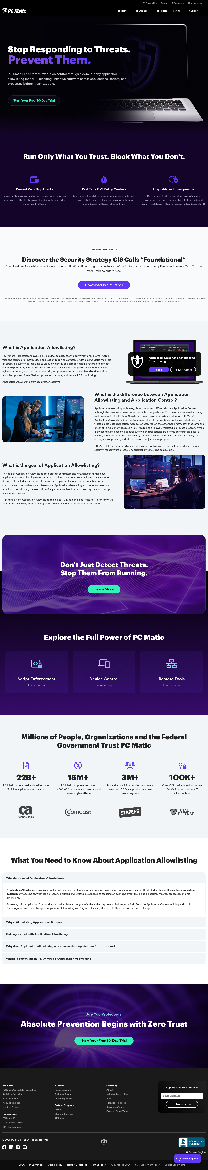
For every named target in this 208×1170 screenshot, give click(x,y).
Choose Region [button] (197, 1152)
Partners (178, 11)
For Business (141, 11)
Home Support (62, 1090)
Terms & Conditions (77, 1165)
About (109, 1090)
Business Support (63, 1094)
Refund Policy (99, 1165)
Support (194, 11)
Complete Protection (19, 1090)
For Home (122, 11)
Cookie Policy (55, 1165)
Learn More (104, 589)
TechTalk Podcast (116, 1103)
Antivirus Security (12, 1094)
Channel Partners (63, 1114)
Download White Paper (104, 285)
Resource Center (115, 1107)
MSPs (57, 1110)
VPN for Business (11, 1127)
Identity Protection (12, 1107)
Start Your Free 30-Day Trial (34, 100)
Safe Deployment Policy (147, 1165)
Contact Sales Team (117, 1111)
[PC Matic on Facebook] (4, 1147)
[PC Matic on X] (18, 1147)
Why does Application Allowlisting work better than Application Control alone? (60, 946)
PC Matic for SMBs (13, 1122)
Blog (165, 3)
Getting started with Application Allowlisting (37, 934)
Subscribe (180, 1104)
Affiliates (59, 1118)
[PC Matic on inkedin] (11, 1147)
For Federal (161, 11)
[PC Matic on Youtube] (25, 1147)
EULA (22, 1165)
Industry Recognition (117, 1094)
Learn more (35, 685)
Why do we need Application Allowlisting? (35, 878)
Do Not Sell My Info (174, 1165)
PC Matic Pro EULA (120, 1165)
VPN (10, 1098)
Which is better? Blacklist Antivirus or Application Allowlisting (48, 958)
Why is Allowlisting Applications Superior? (35, 922)
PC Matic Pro (9, 1118)
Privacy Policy (36, 1165)
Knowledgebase (63, 1098)
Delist (11, 1103)
